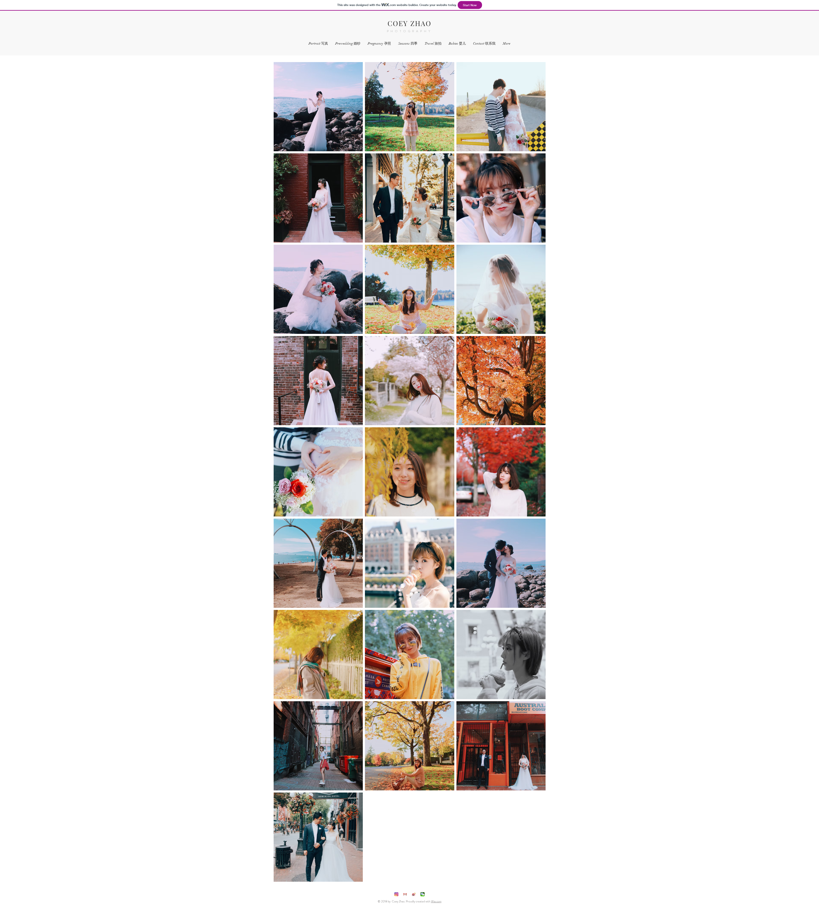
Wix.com (436, 901)
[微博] (414, 894)
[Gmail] (405, 894)
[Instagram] (396, 894)
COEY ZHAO (410, 23)
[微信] (422, 894)
